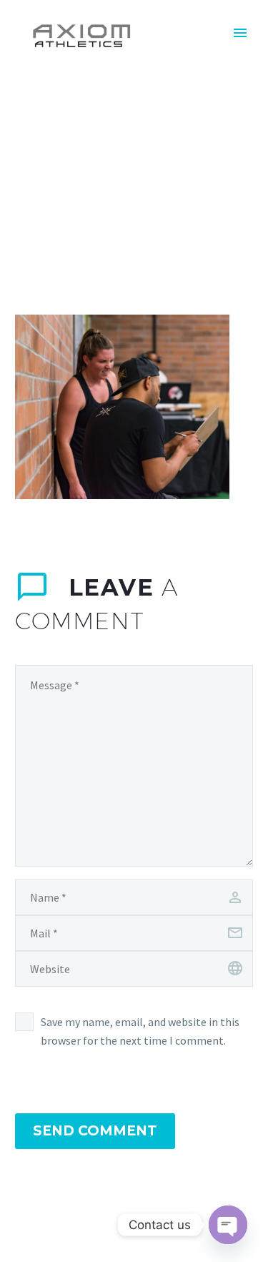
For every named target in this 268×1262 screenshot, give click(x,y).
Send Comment (95, 1131)
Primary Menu (240, 33)
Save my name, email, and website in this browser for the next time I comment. (140, 1031)
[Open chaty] (228, 1225)
